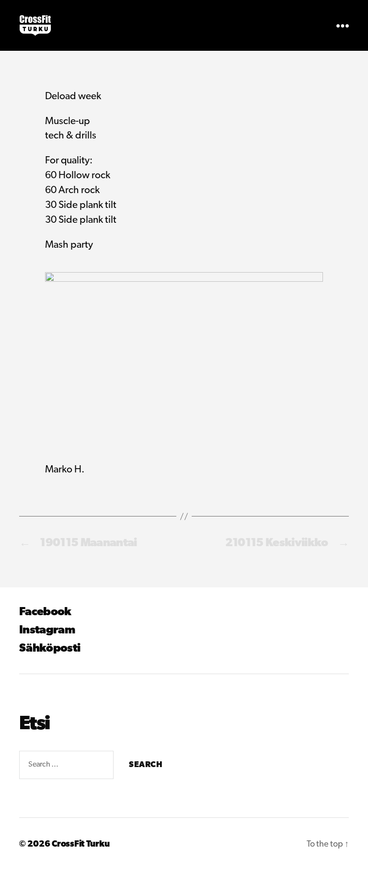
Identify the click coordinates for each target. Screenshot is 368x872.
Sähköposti (49, 648)
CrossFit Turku (80, 844)
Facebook (45, 612)
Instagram (47, 630)
